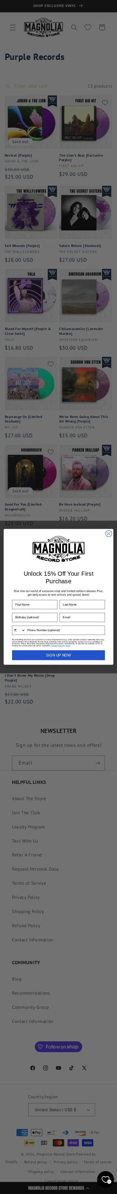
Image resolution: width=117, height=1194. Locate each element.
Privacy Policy (57, 646)
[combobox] (19, 630)
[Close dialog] (109, 534)
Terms (67, 646)
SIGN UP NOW (58, 655)
